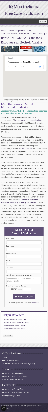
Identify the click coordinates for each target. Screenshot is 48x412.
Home (3, 30)
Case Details (19, 275)
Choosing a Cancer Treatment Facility (16, 323)
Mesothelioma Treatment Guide (14, 329)
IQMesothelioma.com (16, 406)
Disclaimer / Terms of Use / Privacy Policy (18, 363)
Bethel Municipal (40, 33)
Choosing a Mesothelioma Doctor (14, 320)
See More (7, 335)
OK (40, 67)
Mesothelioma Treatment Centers (15, 392)
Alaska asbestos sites (28, 101)
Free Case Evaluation (24, 13)
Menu (44, 21)
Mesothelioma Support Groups (14, 376)
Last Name (10, 246)
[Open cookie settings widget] (3, 408)
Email (8, 260)
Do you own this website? (16, 67)
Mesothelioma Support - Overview (15, 326)
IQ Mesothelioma (24, 6)
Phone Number (11, 253)
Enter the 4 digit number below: (17, 286)
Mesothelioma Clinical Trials (13, 389)
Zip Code (9, 268)
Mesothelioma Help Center (13, 373)
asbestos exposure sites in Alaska (28, 120)
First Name (10, 239)
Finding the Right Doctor (12, 395)
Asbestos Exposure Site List (19, 30)
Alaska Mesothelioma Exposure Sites (16, 33)
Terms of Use (35, 303)
